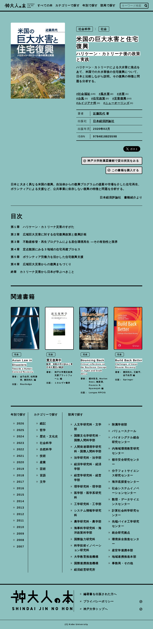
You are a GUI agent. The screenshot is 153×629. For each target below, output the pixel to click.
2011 (20, 520)
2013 (20, 507)
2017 (20, 481)
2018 (20, 475)
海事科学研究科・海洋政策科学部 (87, 530)
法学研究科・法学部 (87, 457)
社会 (104, 29)
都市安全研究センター (125, 462)
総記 (43, 423)
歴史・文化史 (49, 436)
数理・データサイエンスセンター (125, 502)
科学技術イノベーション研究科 (87, 548)
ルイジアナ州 (88, 103)
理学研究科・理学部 (87, 486)
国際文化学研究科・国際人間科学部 (87, 438)
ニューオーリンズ (118, 103)
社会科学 (84, 29)
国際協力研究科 (84, 539)
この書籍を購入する (125, 170)
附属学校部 (119, 424)
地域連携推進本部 (124, 556)
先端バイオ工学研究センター (125, 524)
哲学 (43, 430)
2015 (20, 494)
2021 (20, 455)
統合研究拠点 (121, 532)
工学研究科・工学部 (87, 504)
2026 (20, 423)
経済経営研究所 (84, 569)
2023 (20, 443)
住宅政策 (100, 98)
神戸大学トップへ (95, 609)
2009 (20, 533)
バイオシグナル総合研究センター (125, 440)
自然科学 (46, 449)
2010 (20, 527)
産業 (43, 462)
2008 (20, 540)
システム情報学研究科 (87, 513)
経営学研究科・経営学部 (87, 477)
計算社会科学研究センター (125, 513)
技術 (43, 455)
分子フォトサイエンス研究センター (125, 473)
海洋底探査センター (125, 481)
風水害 (107, 93)
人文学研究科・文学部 (87, 427)
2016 (20, 488)
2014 (20, 501)
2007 (20, 546)
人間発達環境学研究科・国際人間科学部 (87, 449)
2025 (20, 430)
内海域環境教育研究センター (125, 451)
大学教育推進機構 (86, 556)
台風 (82, 98)
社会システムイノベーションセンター (125, 490)
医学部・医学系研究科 (87, 495)
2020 (20, 462)
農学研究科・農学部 (87, 521)
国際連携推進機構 (86, 563)
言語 (43, 475)
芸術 (43, 468)
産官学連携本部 (122, 550)
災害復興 (122, 98)
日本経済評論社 (103, 121)
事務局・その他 (122, 563)
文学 (43, 481)
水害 (123, 93)
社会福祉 (86, 93)
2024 (20, 436)
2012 (20, 514)
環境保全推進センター (125, 541)
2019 (20, 468)
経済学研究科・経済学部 (87, 466)
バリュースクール (124, 431)
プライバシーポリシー (98, 601)
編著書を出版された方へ (100, 594)
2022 (20, 449)
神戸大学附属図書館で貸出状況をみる (113, 160)
